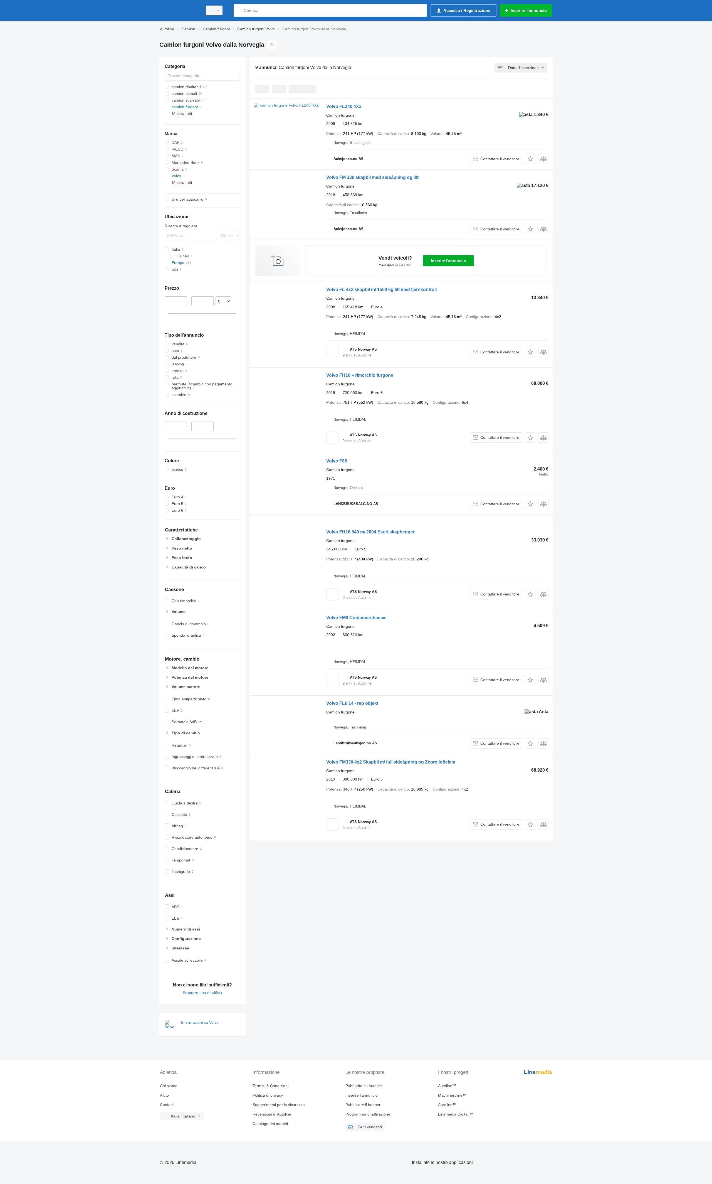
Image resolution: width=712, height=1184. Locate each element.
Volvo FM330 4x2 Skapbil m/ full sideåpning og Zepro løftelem (390, 762)
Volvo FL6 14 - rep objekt (352, 703)
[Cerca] (239, 10)
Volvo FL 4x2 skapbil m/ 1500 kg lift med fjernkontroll (381, 289)
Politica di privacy (268, 1095)
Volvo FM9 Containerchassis (356, 617)
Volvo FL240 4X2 (344, 106)
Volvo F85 (336, 461)
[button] (530, 159)
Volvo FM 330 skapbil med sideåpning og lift (372, 177)
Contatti (167, 1104)
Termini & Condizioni (270, 1086)
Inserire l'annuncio (448, 261)
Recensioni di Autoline (272, 1114)
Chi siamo (168, 1086)
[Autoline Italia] (179, 10)
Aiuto (164, 1095)
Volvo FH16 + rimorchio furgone (359, 375)
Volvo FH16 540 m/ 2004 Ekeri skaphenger (370, 532)
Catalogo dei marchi (270, 1123)
